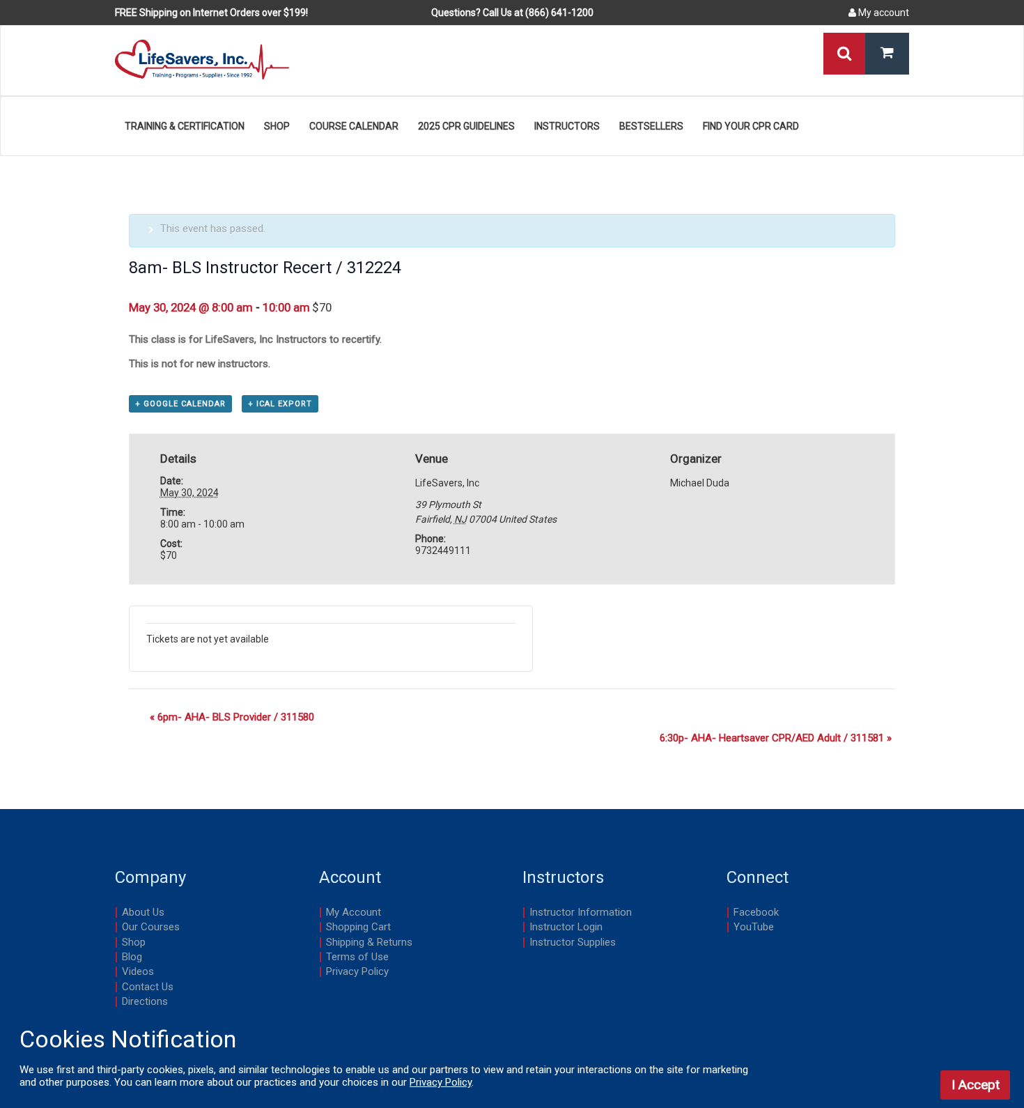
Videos (138, 971)
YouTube (754, 927)
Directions (145, 1001)
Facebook (756, 912)
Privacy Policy (357, 971)
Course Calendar (353, 126)
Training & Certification (185, 126)
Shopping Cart (358, 927)
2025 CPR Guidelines (466, 126)
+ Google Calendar (180, 403)
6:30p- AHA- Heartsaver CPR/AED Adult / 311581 (776, 738)
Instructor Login (566, 927)
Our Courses (151, 927)
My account (882, 12)
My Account (353, 912)
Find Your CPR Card (751, 126)
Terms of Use (357, 957)
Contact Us (147, 986)
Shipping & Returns (369, 942)
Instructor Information (580, 912)
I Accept (976, 1085)
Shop (277, 126)
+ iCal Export (280, 403)
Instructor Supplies (572, 942)
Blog (132, 957)
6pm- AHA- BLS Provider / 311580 (232, 717)
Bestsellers (651, 126)
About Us (143, 912)
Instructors (567, 126)
